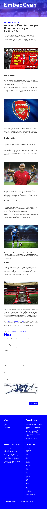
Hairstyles (6, 449)
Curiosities (28, 460)
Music (27, 479)
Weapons (28, 493)
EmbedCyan (15, 5)
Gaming (27, 469)
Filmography (28, 465)
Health (27, 471)
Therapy (27, 486)
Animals (27, 451)
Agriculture (28, 450)
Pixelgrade (31, 501)
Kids (27, 472)
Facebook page (7, 427)
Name (5, 365)
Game (5, 22)
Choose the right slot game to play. (16, 321)
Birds (27, 454)
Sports (27, 483)
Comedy (27, 458)
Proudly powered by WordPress (11, 501)
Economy (28, 462)
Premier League (22, 331)
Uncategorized (29, 491)
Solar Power (28, 482)
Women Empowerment (30, 494)
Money (27, 478)
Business (28, 456)
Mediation (28, 476)
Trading (27, 489)
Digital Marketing (29, 461)
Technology (28, 484)
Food (27, 467)
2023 (9, 331)
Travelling (28, 490)
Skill (27, 480)
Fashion (27, 464)
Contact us (6, 424)
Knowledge (28, 473)
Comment (6, 350)
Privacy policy (7, 426)
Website (5, 372)
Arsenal (14, 331)
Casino (27, 457)
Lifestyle (28, 475)
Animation (28, 453)
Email (23, 365)
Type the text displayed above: (10, 395)
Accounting (28, 449)
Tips (27, 487)
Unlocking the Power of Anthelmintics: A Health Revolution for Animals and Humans (34, 434)
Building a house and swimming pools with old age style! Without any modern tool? (11, 453)
